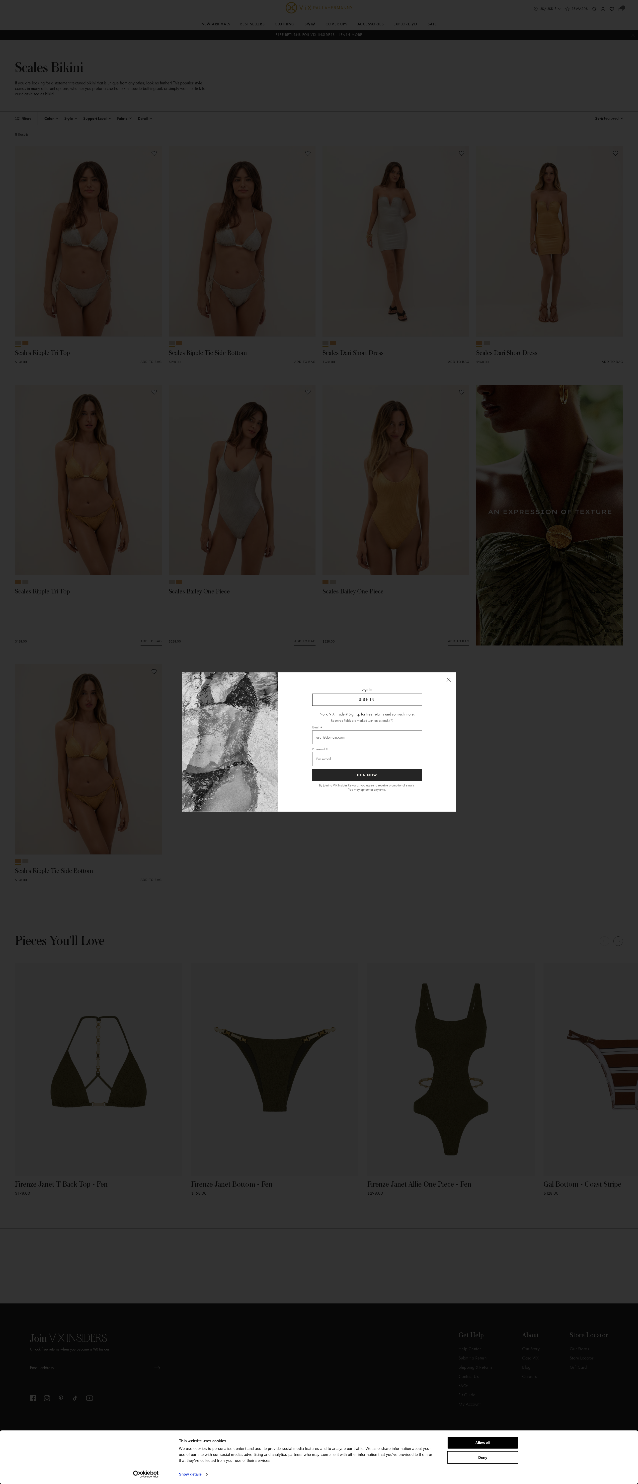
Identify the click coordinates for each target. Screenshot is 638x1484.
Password (318, 749)
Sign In (367, 700)
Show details (190, 1474)
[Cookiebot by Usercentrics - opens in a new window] (146, 1474)
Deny (482, 1457)
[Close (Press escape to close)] (449, 680)
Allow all (482, 1443)
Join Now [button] (367, 775)
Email (315, 727)
